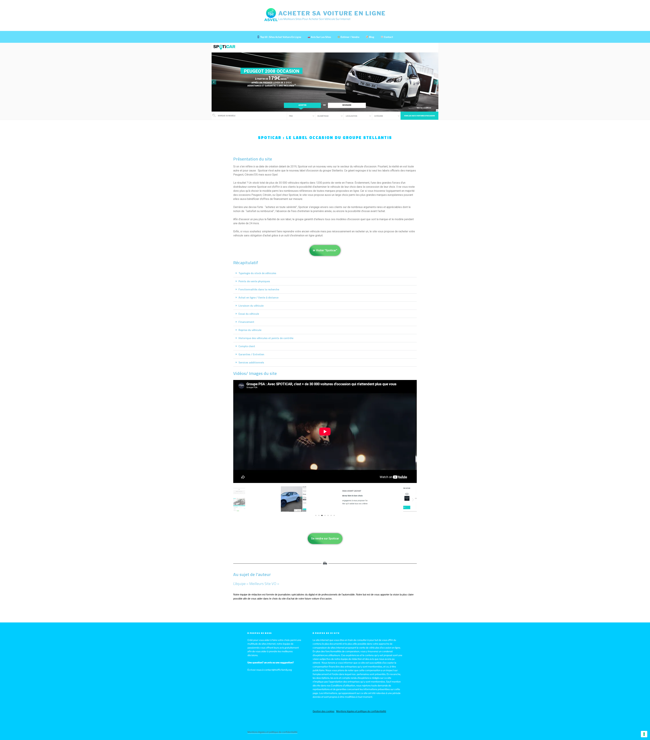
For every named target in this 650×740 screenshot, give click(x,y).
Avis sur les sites (320, 37)
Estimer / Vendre (349, 37)
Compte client (247, 346)
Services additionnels (251, 362)
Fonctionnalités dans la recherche (259, 289)
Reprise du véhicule (250, 330)
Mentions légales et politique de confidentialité (361, 711)
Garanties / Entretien (251, 354)
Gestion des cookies (323, 711)
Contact (388, 37)
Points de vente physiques (254, 281)
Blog (371, 37)
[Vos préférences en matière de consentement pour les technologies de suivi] (644, 734)
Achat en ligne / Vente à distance (258, 297)
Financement (246, 322)
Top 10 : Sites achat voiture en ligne (280, 37)
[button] (325, 273)
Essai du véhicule (249, 314)
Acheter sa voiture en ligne (332, 13)
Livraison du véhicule (251, 306)
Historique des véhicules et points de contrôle (266, 338)
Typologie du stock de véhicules (257, 273)
